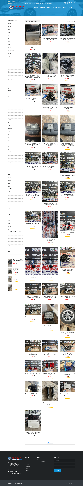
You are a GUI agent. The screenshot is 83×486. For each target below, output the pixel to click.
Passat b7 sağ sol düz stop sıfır (33, 373)
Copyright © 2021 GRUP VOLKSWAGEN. (15, 483)
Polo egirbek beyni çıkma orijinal (50, 326)
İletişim (27, 470)
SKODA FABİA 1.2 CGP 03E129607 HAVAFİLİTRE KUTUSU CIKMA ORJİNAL (67, 144)
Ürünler (44, 11)
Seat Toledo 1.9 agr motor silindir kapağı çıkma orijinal (33, 297)
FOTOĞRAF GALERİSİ (57, 7)
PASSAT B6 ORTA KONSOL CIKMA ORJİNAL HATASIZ (50, 76)
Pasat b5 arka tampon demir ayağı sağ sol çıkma (50, 403)
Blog (27, 468)
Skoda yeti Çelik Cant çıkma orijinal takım (67, 333)
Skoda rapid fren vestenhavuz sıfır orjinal (67, 297)
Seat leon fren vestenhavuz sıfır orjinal (32, 317)
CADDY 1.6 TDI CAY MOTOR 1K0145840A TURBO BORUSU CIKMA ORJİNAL (67, 38)
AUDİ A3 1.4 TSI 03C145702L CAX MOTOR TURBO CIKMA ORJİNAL (50, 107)
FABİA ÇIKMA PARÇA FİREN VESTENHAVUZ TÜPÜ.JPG (18, 260)
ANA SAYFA (36, 7)
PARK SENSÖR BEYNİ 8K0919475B (50, 240)
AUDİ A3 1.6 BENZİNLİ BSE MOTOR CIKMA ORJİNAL (67, 76)
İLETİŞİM (70, 7)
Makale (42, 459)
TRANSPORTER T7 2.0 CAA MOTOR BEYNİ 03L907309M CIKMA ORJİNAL (50, 38)
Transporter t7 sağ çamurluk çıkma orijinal (67, 394)
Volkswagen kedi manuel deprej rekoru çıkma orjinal (50, 353)
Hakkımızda (28, 462)
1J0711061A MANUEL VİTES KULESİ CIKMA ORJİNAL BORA (50, 204)
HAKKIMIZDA (42, 7)
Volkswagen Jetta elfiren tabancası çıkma (33, 353)
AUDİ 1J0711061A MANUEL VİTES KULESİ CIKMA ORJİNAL (32, 195)
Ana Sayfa (39, 11)
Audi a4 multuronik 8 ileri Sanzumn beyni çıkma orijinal (50, 297)
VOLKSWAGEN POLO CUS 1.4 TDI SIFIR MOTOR (17, 285)
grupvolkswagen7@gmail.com (15, 473)
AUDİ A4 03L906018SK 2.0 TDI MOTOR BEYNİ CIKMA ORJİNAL (32, 144)
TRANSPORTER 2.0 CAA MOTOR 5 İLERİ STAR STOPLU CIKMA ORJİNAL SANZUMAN (32, 76)
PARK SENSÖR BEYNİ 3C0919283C (32, 276)
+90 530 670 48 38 (13, 471)
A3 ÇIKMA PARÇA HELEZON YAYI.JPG (17, 277)
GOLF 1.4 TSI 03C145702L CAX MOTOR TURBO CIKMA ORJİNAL (67, 107)
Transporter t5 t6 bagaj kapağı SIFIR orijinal (67, 374)
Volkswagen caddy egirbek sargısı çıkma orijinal (67, 270)
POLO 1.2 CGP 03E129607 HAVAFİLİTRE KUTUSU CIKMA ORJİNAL (50, 144)
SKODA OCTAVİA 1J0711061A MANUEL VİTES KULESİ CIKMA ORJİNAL (33, 166)
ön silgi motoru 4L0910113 (67, 232)
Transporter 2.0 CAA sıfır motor (33, 393)
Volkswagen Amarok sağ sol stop (50, 374)
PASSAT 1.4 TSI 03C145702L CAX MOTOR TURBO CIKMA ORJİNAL (33, 98)
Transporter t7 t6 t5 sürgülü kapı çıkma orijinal (33, 433)
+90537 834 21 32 (13, 469)
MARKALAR (48, 7)
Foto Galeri (28, 466)
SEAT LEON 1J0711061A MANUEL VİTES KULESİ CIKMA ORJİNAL (50, 166)
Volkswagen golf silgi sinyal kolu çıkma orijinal (67, 353)
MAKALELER (65, 7)
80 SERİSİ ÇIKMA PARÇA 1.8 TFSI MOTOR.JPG (16, 269)
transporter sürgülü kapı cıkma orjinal (32, 47)
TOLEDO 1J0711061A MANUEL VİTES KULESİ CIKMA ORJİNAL (67, 174)
